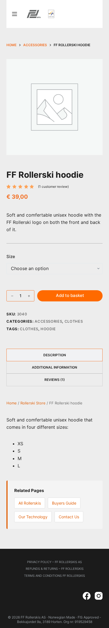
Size (10, 256)
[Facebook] (87, 596)
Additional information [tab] (54, 367)
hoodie (48, 329)
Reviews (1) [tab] (54, 380)
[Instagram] (99, 596)
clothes (29, 329)
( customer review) (53, 186)
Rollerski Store (33, 403)
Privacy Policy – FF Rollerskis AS (54, 562)
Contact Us (69, 516)
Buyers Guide (64, 503)
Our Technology (33, 516)
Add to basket (70, 295)
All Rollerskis (29, 503)
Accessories (48, 321)
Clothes (74, 321)
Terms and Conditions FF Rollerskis (54, 575)
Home (11, 403)
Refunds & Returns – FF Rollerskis (55, 569)
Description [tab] (54, 355)
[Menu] (14, 14)
